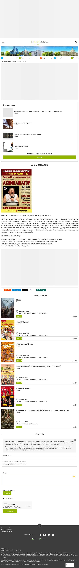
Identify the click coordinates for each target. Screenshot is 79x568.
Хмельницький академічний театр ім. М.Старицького (33, 313)
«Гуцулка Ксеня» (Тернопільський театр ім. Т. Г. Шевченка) (38, 366)
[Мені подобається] (74, 316)
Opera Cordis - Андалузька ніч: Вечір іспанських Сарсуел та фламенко (42, 410)
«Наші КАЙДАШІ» (22, 322)
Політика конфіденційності (8, 564)
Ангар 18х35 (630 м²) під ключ (22, 123)
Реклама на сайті (6, 528)
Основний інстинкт (23, 388)
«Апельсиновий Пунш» (24, 344)
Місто (18, 300)
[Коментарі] (76, 316)
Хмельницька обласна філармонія (28, 423)
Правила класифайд (30, 564)
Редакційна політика (42, 564)
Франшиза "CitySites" (6, 530)
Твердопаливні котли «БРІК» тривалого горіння (27, 134)
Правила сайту (20, 564)
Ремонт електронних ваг (21, 146)
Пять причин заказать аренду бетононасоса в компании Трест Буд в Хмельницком (38, 111)
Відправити (10, 511)
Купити (18, 316)
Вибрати (8, 493)
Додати (39, 157)
